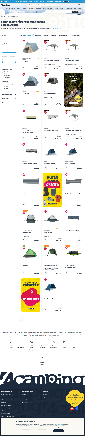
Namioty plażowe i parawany (32, 334)
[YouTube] (72, 409)
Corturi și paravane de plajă (50, 332)
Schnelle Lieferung (10, 346)
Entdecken (66, 1)
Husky (58, 28)
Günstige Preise (64, 346)
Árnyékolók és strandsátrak (36, 332)
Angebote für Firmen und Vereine (50, 397)
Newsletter (45, 399)
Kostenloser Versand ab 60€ (42, 347)
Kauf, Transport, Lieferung (6, 397)
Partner (56, 424)
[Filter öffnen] (15, 36)
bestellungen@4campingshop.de (75, 397)
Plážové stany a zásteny (22, 332)
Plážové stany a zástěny (9, 332)
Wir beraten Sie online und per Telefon (20, 347)
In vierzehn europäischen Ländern (53, 347)
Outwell (54, 28)
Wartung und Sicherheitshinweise (8, 416)
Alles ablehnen (26, 430)
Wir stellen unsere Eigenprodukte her (31, 348)
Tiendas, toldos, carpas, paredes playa (63, 334)
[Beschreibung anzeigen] (11, 69)
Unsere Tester (25, 402)
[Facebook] (77, 408)
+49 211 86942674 (74, 396)
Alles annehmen (58, 430)
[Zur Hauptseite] (5, 5)
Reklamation (3, 402)
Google (61, 424)
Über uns (24, 394)
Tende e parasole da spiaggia (47, 334)
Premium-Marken (75, 346)
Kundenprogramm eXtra (6, 405)
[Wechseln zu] (15, 50)
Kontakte (45, 394)
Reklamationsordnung (5, 410)
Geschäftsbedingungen (6, 408)
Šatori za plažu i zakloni (18, 334)
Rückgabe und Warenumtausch (7, 399)
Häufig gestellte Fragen (6, 394)
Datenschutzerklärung (5, 413)
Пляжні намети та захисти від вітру (67, 332)
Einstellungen (42, 430)
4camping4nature (26, 399)
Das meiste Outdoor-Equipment (42, 362)
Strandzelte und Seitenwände (38, 335)
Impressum (24, 397)
